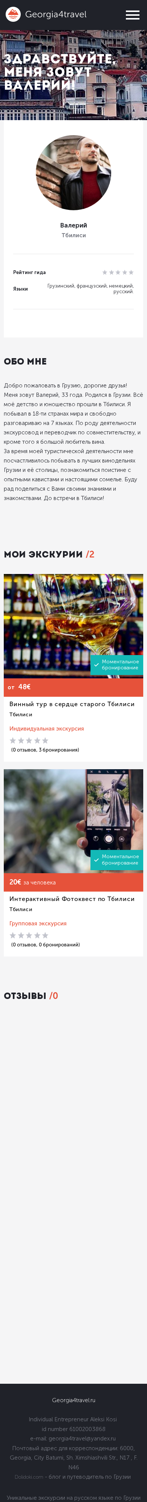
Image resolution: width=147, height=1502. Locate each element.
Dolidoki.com (29, 1477)
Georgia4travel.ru (73, 1400)
